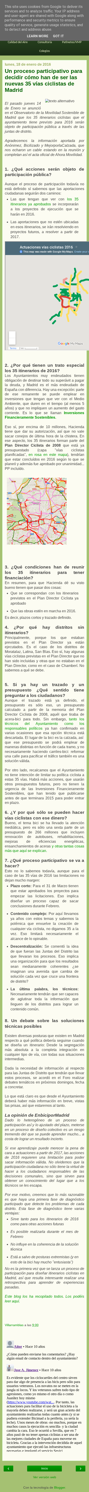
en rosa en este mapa (48, 455)
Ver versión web (44, 1477)
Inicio (44, 1468)
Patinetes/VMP (71, 42)
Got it (58, 36)
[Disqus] (44, 1395)
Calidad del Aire (18, 42)
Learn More (37, 36)
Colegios (44, 51)
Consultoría (45, 42)
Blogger (59, 1487)
